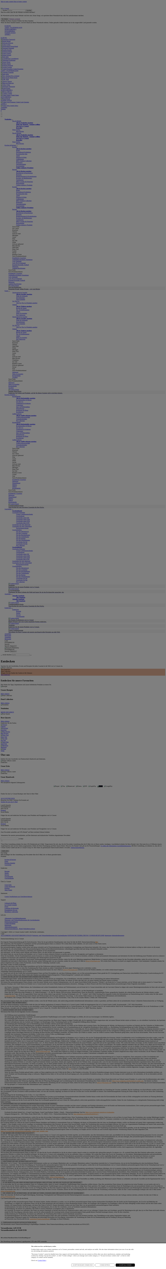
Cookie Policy (42, 1260)
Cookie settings (105, 1265)
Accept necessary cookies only (83, 1265)
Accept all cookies (125, 1265)
